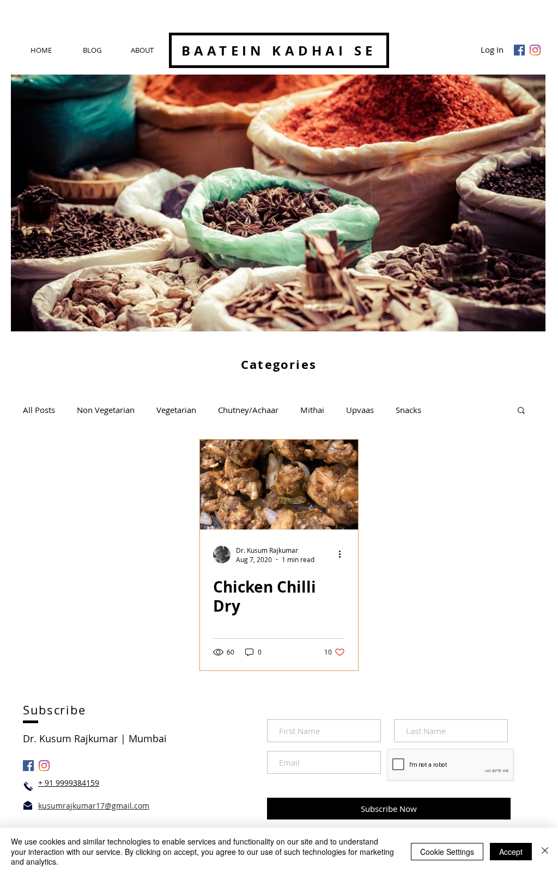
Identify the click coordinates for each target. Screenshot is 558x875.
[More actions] (343, 554)
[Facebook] (519, 50)
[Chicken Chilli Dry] (279, 484)
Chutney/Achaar (248, 409)
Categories (279, 364)
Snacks (408, 409)
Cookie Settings (447, 851)
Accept (511, 851)
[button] (521, 411)
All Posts (39, 409)
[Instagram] (535, 50)
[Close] (544, 851)
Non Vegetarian (106, 409)
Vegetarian (176, 409)
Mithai (312, 409)
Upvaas (360, 409)
